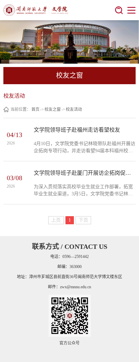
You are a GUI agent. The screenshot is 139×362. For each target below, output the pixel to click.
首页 (35, 109)
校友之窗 (53, 109)
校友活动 (74, 109)
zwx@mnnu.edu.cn (75, 287)
